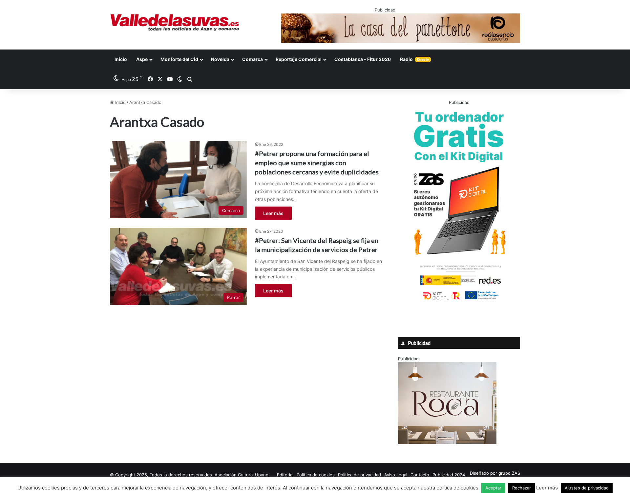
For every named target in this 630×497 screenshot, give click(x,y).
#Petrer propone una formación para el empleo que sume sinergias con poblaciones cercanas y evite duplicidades (317, 162)
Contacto (419, 474)
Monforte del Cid (179, 59)
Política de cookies (316, 474)
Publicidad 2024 (448, 474)
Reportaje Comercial (299, 59)
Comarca (252, 59)
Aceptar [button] (493, 487)
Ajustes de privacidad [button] (587, 487)
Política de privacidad (359, 474)
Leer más (273, 213)
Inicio (121, 59)
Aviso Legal (395, 474)
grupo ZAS (509, 473)
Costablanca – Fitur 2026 (362, 59)
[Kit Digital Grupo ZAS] (459, 301)
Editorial (285, 474)
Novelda (220, 59)
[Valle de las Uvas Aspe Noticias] (175, 22)
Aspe (142, 59)
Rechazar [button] (521, 487)
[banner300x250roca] (447, 442)
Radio (414, 59)
